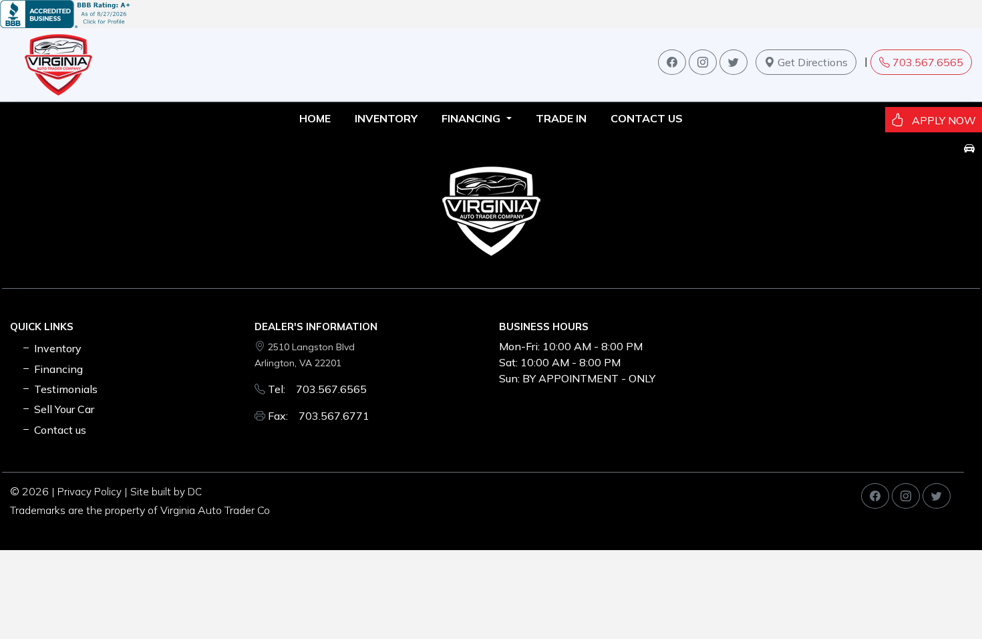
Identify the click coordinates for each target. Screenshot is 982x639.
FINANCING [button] (472, 118)
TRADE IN (561, 118)
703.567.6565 (927, 62)
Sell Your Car (62, 409)
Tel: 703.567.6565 (317, 389)
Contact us (647, 118)
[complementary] (942, 599)
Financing (57, 369)
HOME (315, 118)
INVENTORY (386, 118)
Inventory (56, 348)
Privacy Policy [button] (89, 491)
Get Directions (811, 62)
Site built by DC (166, 491)
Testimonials (64, 389)
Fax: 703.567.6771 (318, 415)
